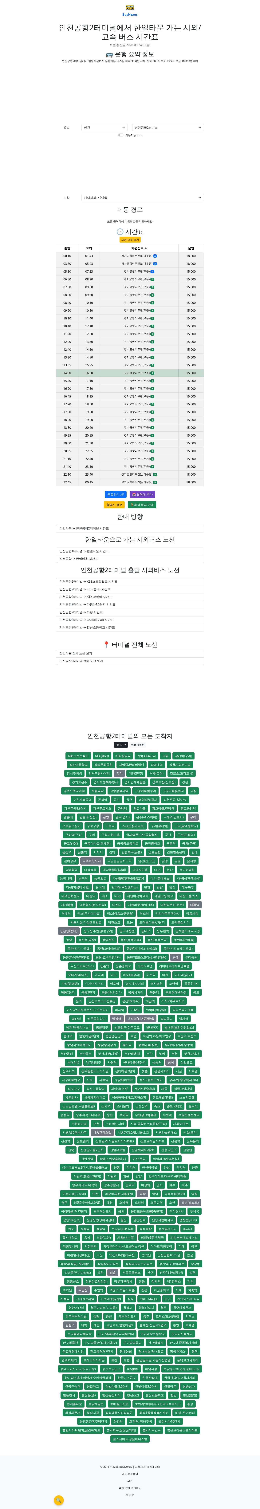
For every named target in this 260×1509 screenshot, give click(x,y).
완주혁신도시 (102, 1211)
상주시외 (69, 1071)
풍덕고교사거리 (187, 1360)
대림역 (90, 896)
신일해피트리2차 (143, 1150)
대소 (105, 896)
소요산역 (142, 1106)
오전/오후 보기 (130, 239)
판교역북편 (155, 1343)
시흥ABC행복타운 (75, 1132)
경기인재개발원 (135, 782)
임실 (190, 1255)
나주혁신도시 (92, 861)
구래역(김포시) (173, 817)
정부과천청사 (123, 1281)
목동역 (154, 992)
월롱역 (100, 1229)
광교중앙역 (188, 808)
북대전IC (73, 1062)
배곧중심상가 (96, 1018)
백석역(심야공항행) (141, 1018)
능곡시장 (66, 878)
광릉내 (68, 817)
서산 (179, 1071)
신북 (71, 1150)
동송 (69, 940)
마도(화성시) (131, 975)
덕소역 (144, 913)
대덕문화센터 (70, 896)
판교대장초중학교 (152, 1334)
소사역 (105, 1106)
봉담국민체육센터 (79, 1045)
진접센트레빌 (85, 1299)
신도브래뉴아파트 (152, 1141)
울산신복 (139, 1220)
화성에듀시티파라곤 (119, 1413)
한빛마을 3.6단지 (117, 1386)
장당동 (195, 1264)
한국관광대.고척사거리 (179, 1378)
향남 (173, 1395)
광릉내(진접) (88, 817)
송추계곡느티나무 (88, 1115)
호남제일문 (96, 1404)
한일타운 (170, 1386)
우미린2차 (176, 1211)
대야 (117, 896)
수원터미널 (79, 1124)
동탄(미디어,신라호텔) (142, 948)
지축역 (192, 1290)
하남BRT (133, 1369)
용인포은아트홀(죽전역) (147, 1211)
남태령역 (71, 870)
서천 (90, 1080)
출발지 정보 (114, 505)
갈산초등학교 (78, 764)
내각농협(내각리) (114, 870)
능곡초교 (100, 878)
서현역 (103, 1080)
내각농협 (90, 870)
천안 (168, 1299)
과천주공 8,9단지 (175, 800)
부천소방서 (191, 1054)
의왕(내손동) (125, 1237)
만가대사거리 (94, 983)
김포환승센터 (176, 852)
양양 (139, 1176)
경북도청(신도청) (163, 782)
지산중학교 (161, 1290)
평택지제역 (69, 1360)
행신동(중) (89, 1395)
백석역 (116, 1018)
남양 (165, 861)
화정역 (118, 1421)
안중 (195, 1167)
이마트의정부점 (161, 1246)
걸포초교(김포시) (181, 773)
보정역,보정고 (187, 1036)
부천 (174, 1054)
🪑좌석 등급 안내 (142, 505)
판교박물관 (70, 1343)
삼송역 (156, 1062)
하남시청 (151, 1369)
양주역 (130, 1185)
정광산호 (73, 1281)
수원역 (167, 1115)
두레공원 (191, 957)
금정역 (66, 852)
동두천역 (163, 931)
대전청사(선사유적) (93, 905)
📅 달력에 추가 (142, 494)
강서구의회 (74, 773)
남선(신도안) (146, 861)
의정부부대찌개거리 (184, 1237)
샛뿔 (145, 1071)
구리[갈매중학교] (186, 826)
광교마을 (139, 808)
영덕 (155, 1194)
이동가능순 (137, 745)
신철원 (187, 1150)
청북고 (127, 1307)
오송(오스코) (190, 1202)
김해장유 (70, 861)
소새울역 (123, 1106)
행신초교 (133, 1395)
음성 (87, 1237)
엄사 (160, 1185)
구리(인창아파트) (132, 826)
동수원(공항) (87, 940)
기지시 (98, 852)
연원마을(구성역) (74, 1194)
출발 (67, 127)
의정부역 (91, 1246)
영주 (64, 1202)
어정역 (145, 1185)
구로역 (110, 826)
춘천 (109, 1316)
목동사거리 (135, 992)
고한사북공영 (82, 800)
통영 (176, 1325)
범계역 (183, 1018)
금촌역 (82, 852)
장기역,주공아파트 (171, 1264)
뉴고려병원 (187, 870)
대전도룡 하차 (189, 896)
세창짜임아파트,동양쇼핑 (129, 1097)
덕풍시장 (192, 913)
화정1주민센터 (185, 1413)
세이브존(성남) (145, 1089)
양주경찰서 (111, 1185)
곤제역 (102, 800)
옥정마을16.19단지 (74, 1211)
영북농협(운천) (175, 1194)
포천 (114, 1360)
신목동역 (193, 1141)
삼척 (171, 1062)
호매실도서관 (119, 1404)
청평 (96, 1316)
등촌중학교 (123, 966)
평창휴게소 (177, 1351)
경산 (185, 782)
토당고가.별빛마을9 (119, 1325)
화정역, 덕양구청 (140, 1421)
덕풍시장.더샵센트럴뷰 (86, 922)
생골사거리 (161, 1071)
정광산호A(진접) (96, 1281)
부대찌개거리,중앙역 (179, 1045)
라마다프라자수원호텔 (174, 966)
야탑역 (112, 1176)
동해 (176, 957)
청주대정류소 (182, 1307)
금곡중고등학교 (127, 843)
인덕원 (146, 1255)
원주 (71, 1229)
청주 (163, 1307)
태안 (97, 1325)
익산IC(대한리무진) (122, 1255)
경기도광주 (79, 782)
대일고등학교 (164, 896)
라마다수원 (145, 966)
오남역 (123, 1202)
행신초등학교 (155, 1395)
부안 (149, 1054)
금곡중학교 (152, 843)
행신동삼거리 (111, 1395)
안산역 (131, 1167)
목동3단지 (88, 992)
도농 (130, 922)
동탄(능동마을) (131, 940)
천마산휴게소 (149, 1299)
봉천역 (127, 1045)
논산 (170, 870)
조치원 (67, 1290)
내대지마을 (140, 870)
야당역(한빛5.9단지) (87, 1176)
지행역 (64, 1299)
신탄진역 (87, 1159)
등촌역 (104, 966)
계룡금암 (97, 791)
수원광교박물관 (145, 1115)
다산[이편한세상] (188, 878)
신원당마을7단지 (92, 1150)
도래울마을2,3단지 (152, 922)
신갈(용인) (190, 1132)
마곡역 (99, 975)
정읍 (142, 1281)
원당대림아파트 (162, 1220)
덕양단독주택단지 (167, 913)
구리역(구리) (73, 835)
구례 (193, 817)
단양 (147, 887)
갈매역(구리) (183, 756)
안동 (117, 1167)
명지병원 (156, 983)
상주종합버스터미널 (95, 1071)
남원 (177, 861)
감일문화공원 (103, 764)
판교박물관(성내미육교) (101, 1343)
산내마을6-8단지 (134, 1062)
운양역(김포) (71, 1220)
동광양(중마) (68, 931)
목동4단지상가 (112, 992)
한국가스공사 (127, 1378)
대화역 (194, 905)
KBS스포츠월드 (78, 756)
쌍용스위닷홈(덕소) (113, 1159)
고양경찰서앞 (119, 791)
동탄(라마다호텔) (79, 948)
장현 (100, 1272)
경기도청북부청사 (106, 782)
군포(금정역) (186, 835)
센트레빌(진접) (163, 1097)
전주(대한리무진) (171, 1272)
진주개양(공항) (111, 1299)
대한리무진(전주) (172, 905)
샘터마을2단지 (125, 1071)
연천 (95, 1194)
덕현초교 (114, 922)
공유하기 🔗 (115, 494)
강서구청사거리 (99, 773)
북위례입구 (93, 1062)
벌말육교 (166, 1018)
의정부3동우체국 (152, 1237)
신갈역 (65, 1141)
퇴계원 (190, 1325)
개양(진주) (136, 773)
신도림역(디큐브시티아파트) (114, 1141)
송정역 (64, 1115)
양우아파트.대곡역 (84, 1185)
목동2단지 (68, 992)
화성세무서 (72, 1413)
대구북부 (188, 887)
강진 (119, 773)
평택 (195, 1351)
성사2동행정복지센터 (183, 1080)
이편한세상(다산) (78, 1255)
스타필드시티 (115, 1124)
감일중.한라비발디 (131, 764)
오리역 (139, 1202)
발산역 (76, 1018)
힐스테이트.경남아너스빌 (130, 1439)
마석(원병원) (70, 983)
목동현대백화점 (176, 992)
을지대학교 (70, 1237)
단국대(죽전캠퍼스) (124, 887)
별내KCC (152, 1027)
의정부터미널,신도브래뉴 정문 (123, 1246)
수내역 (123, 1115)
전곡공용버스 (131, 1272)
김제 (112, 852)
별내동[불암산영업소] (179, 1027)
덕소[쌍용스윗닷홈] (120, 913)
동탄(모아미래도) (108, 948)
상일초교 (186, 1062)
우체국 (194, 1211)
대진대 (116, 905)
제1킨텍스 (174, 1281)
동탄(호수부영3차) (108, 957)
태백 (84, 1325)
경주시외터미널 (74, 791)
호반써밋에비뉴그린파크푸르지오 (158, 1404)
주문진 (83, 1290)
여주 (185, 1185)
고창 (193, 791)
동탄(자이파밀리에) (76, 957)
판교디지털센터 (182, 1334)
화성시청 (93, 1413)
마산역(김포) (183, 975)
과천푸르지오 (102, 808)
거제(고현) (156, 773)
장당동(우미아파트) (78, 1272)
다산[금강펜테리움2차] (128, 878)
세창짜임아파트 (94, 1097)
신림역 (175, 1141)
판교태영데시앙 (73, 1351)
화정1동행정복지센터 (153, 1413)
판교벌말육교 (132, 1343)
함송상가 (189, 1386)
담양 (160, 887)
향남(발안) (190, 1395)
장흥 (113, 1272)
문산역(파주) (130, 1001)
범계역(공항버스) (77, 1027)
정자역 (155, 1281)
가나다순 (121, 745)
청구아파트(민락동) (103, 1307)
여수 (172, 1185)
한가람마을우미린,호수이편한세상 (88, 1378)
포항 (127, 1360)
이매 (182, 1246)
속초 (157, 1106)
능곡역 (83, 878)
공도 (117, 800)
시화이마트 (180, 1124)
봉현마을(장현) (148, 1045)
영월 (194, 1194)
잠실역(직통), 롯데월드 (75, 1264)
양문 (126, 1176)
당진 (172, 887)
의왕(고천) (104, 1237)
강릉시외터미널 (180, 764)
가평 (165, 756)
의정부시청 (70, 1246)
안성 (167, 1167)
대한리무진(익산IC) (141, 905)
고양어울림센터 (173, 791)
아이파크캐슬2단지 (166, 1159)
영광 (143, 1194)
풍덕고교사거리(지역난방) (78, 1369)
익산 (100, 1255)
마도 (113, 975)
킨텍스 (190, 1316)
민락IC (135, 1010)
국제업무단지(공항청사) (142, 835)
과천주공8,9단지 (75, 808)
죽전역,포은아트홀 (122, 1290)
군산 (168, 835)
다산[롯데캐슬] (160, 878)
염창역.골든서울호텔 (119, 1194)
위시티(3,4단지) (122, 1229)
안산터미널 (149, 1167)
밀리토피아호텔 (183, 1010)
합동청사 (69, 1395)
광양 (106, 817)
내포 (157, 870)
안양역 (180, 1167)
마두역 (151, 975)
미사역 (119, 1010)
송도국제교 (174, 1106)
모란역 (173, 983)
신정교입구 (168, 1150)
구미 (92, 835)
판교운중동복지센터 (183, 1343)
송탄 (110, 1115)
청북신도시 (146, 1307)
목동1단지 (192, 983)
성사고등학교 (95, 1089)
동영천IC (108, 940)
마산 (165, 975)
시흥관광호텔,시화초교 (133, 1132)
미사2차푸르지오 (172, 1001)
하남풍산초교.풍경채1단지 (182, 1369)
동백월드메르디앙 (187, 931)
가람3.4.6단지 (146, 756)
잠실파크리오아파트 (139, 1264)
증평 (144, 1290)
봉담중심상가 (107, 1045)
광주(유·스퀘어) (146, 817)
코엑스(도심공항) (167, 1316)
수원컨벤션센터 (189, 1115)
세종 (164, 1089)
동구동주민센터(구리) (98, 931)
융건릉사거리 (167, 1229)
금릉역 (171, 843)
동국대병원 (127, 931)
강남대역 (157, 764)
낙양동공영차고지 (119, 861)
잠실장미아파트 (108, 1264)
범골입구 (102, 1027)
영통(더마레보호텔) (87, 1202)
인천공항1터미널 (168, 1255)
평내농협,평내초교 (150, 1351)
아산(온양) (139, 1159)
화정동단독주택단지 (93, 1421)
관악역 (122, 808)
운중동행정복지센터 (100, 1220)
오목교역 (156, 1202)
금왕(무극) (189, 843)
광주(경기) (123, 817)
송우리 (193, 1106)
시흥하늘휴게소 (166, 1132)
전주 (150, 1272)
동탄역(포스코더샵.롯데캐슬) (146, 957)
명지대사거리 (135, 983)
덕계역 (66, 913)
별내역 (68, 1036)
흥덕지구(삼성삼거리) (121, 1430)
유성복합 (146, 1229)
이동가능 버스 (133, 135)
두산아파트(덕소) (82, 966)
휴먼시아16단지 (169, 1421)
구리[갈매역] (159, 826)
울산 (124, 1220)
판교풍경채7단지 (101, 1351)
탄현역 (70, 1325)
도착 (67, 198)
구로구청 (93, 826)
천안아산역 (76, 1307)
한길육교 (93, 1386)
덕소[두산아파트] (88, 913)
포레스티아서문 (94, 1360)
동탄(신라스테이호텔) (178, 948)
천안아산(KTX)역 (188, 1299)
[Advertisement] (92, 92)
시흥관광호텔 (102, 1132)
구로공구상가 (71, 826)
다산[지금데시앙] (77, 887)
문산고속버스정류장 (102, 1001)
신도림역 (83, 1141)
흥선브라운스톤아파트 (182, 1430)
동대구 (145, 931)
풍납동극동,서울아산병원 (153, 1360)
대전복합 (67, 905)
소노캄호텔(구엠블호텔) (78, 1106)
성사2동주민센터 (151, 1080)
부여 (162, 1054)
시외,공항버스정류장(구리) (149, 1124)
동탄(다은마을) (184, 940)
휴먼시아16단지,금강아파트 (81, 1430)
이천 (194, 1246)
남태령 (191, 861)
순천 (96, 1124)
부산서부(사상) (108, 1054)
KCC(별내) (102, 756)
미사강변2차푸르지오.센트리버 (87, 1010)
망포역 (114, 983)
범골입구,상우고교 (127, 1027)
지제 (178, 1290)
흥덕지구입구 (151, 1430)
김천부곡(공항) (132, 852)
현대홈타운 (74, 1404)
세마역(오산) (119, 1089)
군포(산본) (71, 843)
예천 (110, 1202)
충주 (146, 1316)
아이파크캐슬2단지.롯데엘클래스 (84, 1167)
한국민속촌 (72, 1386)
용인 (121, 1211)
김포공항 (154, 852)
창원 (130, 1299)
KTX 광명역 (123, 756)
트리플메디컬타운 (80, 1334)
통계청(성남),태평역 (153, 1325)
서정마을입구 (71, 1080)
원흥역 (85, 1229)
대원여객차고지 (137, 896)
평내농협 (126, 1351)
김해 (195, 852)
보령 (133, 1036)
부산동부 (85, 1054)
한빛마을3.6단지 (146, 1386)
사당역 (112, 1062)
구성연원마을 (110, 835)
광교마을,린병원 (163, 808)
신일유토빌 (117, 1150)
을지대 (187, 1229)
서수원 (193, 1071)
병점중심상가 (115, 1036)
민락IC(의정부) (156, 1010)
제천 (190, 1281)
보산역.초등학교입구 (157, 1036)
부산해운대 (132, 1054)
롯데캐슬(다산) (78, 975)
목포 (196, 992)
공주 (129, 800)
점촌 (192, 1272)
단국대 (100, 887)
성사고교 (74, 1089)
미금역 (150, 1001)
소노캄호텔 (187, 1097)
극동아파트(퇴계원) (97, 843)
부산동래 (67, 1054)
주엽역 (98, 1290)
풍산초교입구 (111, 1369)
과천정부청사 (148, 800)
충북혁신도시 (127, 1316)
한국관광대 (150, 1378)
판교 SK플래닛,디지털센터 (116, 1334)
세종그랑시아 (183, 1089)
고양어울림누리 (145, 791)
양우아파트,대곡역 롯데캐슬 (167, 1176)
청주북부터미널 (76, 1316)
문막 (79, 1001)
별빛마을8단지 (89, 1036)
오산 (172, 1202)
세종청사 (71, 1097)
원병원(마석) (188, 1220)
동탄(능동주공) (157, 940)
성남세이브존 (124, 1080)
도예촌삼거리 (180, 922)
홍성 (190, 1404)
